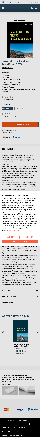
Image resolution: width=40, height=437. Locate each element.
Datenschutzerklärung (30, 194)
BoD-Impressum (14, 230)
